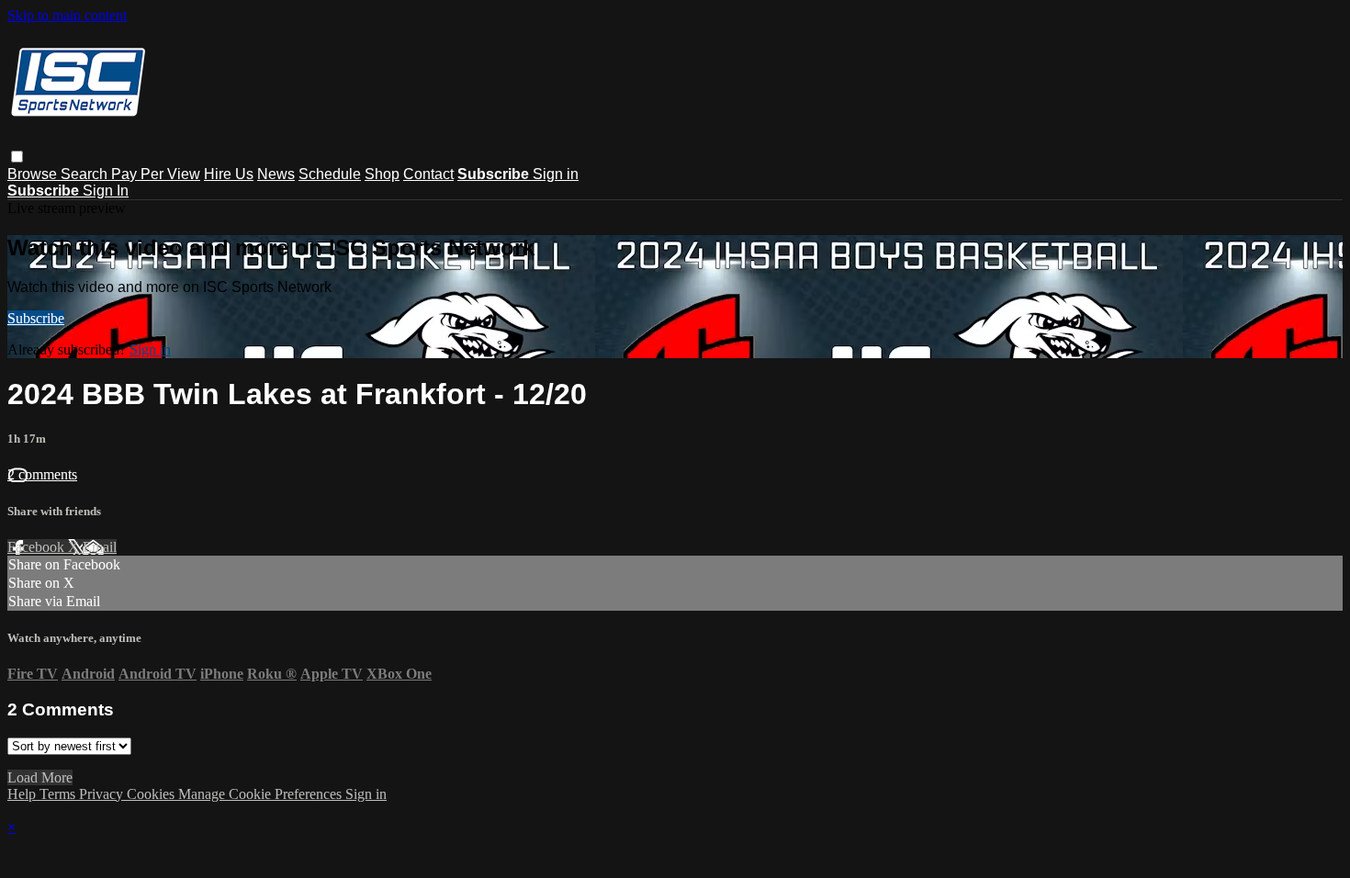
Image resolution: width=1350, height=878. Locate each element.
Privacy (103, 794)
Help (23, 794)
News (276, 174)
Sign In (106, 190)
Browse (34, 174)
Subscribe (35, 318)
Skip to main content (67, 15)
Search (86, 174)
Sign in (556, 174)
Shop (382, 174)
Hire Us (228, 174)
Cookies (152, 794)
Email (100, 547)
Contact (428, 174)
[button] (17, 157)
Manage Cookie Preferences (261, 794)
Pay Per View (155, 174)
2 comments (42, 474)
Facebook (37, 547)
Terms (59, 794)
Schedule (329, 174)
